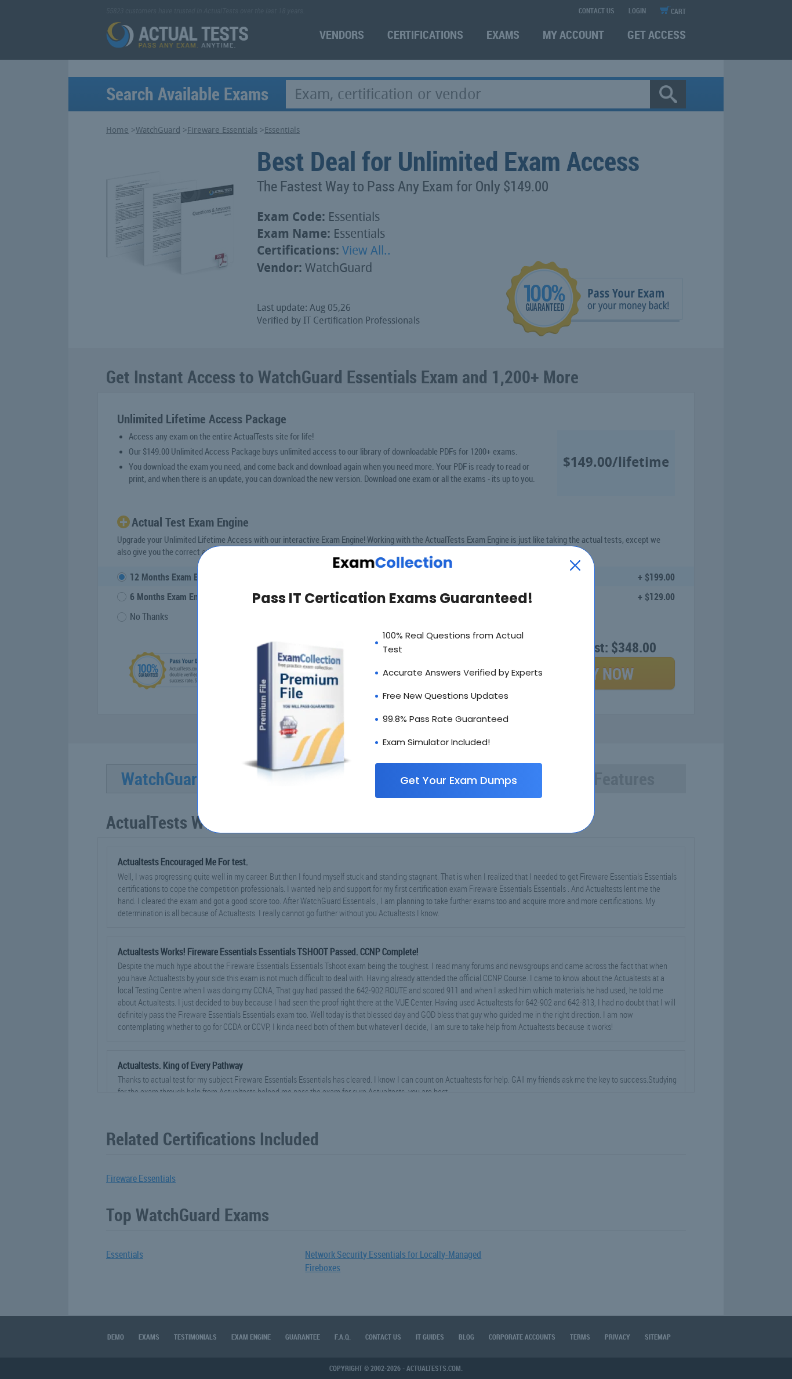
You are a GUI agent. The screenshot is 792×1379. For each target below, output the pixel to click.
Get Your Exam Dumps (458, 780)
